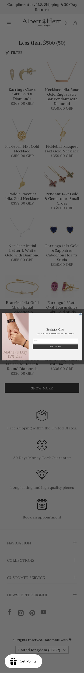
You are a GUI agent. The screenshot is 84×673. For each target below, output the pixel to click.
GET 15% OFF (55, 347)
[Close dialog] (80, 314)
